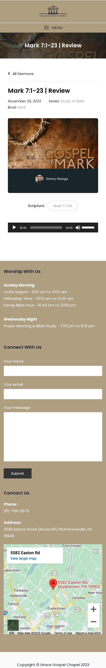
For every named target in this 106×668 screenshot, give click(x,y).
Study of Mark (72, 101)
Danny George (57, 179)
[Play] (14, 227)
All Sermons (23, 73)
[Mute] (77, 227)
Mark (22, 107)
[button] (53, 27)
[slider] (89, 227)
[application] (53, 227)
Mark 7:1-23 (62, 206)
